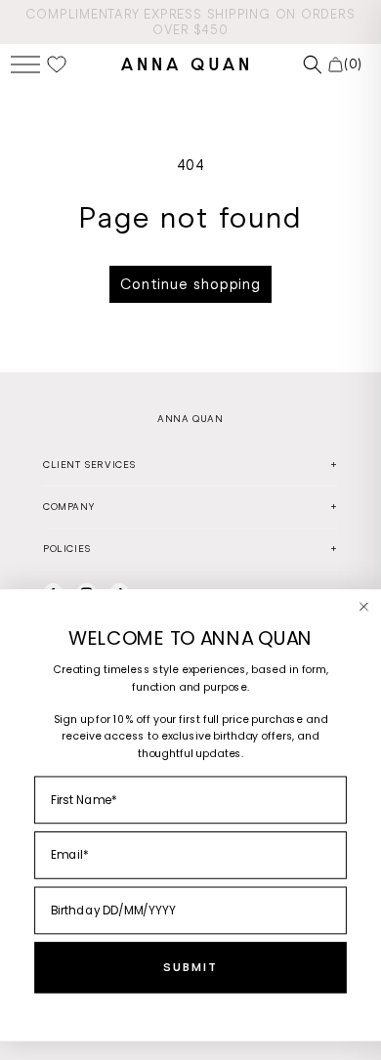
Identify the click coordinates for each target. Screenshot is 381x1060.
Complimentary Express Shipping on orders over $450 (190, 22)
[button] (25, 64)
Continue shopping (190, 284)
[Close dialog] (364, 606)
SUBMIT (190, 968)
